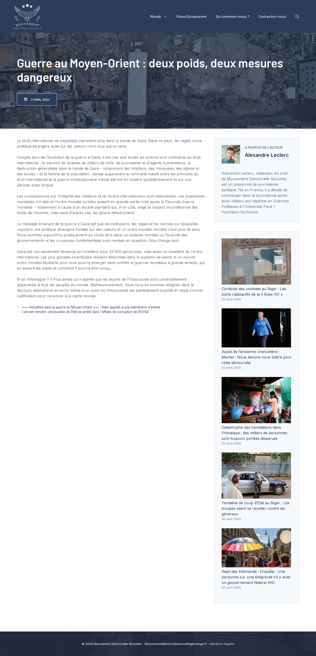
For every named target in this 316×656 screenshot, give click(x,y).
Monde (155, 16)
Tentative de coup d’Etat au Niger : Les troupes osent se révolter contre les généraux (255, 508)
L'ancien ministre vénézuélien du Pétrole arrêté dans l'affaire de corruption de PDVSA (85, 312)
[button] (297, 16)
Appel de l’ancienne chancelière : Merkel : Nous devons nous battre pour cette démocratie (257, 357)
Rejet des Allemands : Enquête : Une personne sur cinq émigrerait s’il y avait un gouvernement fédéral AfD (256, 577)
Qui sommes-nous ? (232, 16)
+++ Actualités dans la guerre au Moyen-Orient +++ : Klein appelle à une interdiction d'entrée (91, 307)
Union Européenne (191, 16)
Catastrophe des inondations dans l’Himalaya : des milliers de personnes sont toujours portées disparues (254, 433)
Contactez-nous (272, 16)
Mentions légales (222, 644)
